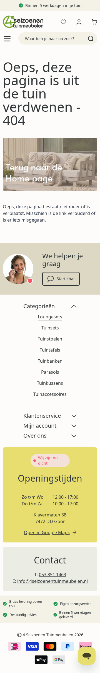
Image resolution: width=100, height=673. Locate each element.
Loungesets (50, 317)
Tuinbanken (50, 361)
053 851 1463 (52, 574)
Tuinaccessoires (50, 394)
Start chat (66, 278)
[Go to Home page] (23, 21)
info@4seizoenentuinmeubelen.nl (52, 581)
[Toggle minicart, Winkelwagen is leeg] (93, 22)
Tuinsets (50, 328)
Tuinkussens (50, 383)
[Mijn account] (78, 22)
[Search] (90, 38)
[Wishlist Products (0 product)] (63, 22)
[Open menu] (7, 38)
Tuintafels (50, 350)
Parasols (50, 372)
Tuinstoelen (50, 339)
